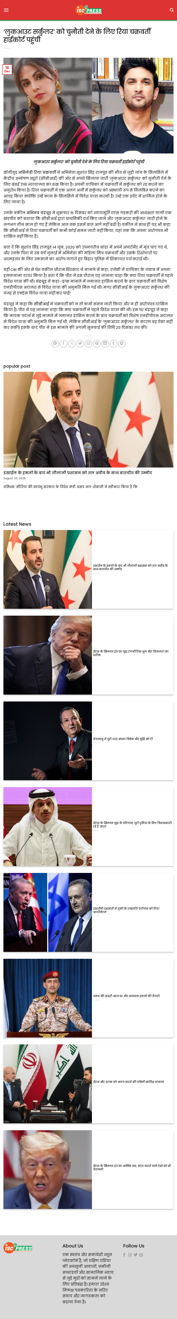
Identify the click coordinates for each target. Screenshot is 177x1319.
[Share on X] (72, 344)
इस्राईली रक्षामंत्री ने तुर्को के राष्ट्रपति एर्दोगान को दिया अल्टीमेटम (126, 910)
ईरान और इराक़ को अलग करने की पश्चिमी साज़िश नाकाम (128, 1082)
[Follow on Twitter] (135, 1255)
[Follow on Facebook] (124, 1255)
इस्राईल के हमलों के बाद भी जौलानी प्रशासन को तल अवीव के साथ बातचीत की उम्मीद (130, 567)
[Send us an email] (141, 1255)
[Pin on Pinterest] (97, 344)
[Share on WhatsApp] (55, 344)
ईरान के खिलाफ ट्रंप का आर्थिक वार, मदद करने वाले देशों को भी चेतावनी (132, 1167)
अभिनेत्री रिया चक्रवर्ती (37, 172)
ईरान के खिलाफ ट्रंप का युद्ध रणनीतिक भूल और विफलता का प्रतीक (130, 653)
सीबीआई (41, 304)
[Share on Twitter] (80, 344)
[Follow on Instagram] (130, 1255)
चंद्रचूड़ (41, 281)
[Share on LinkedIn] (105, 344)
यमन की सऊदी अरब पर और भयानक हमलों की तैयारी (126, 996)
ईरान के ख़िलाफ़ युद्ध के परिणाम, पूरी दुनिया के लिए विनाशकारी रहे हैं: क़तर (132, 824)
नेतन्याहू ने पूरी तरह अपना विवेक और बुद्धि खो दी (123, 739)
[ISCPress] (88, 10)
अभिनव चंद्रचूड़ (38, 213)
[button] (6, 10)
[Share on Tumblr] (113, 344)
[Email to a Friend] (88, 344)
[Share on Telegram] (122, 344)
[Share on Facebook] (63, 344)
